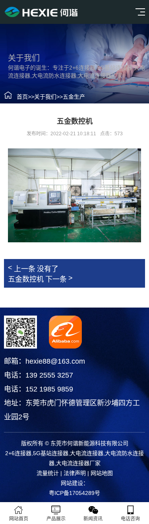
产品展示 (56, 519)
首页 (22, 97)
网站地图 (102, 473)
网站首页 (18, 519)
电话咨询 (130, 519)
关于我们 (45, 97)
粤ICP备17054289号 (74, 493)
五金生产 (74, 97)
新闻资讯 (93, 519)
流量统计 (48, 473)
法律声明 (75, 473)
